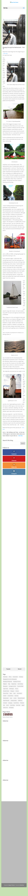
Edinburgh (11, 688)
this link (5, 53)
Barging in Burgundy (7, 681)
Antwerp (21, 676)
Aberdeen (5, 676)
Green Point (5, 693)
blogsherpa (13, 684)
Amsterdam (15, 676)
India (14, 693)
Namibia (16, 695)
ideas (11, 693)
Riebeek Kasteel (21, 698)
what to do (5, 707)
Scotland (5, 703)
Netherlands (5, 698)
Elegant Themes (12, 885)
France (16, 688)
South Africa (16, 703)
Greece (17, 691)
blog (9, 684)
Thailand (22, 703)
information (19, 693)
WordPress (22, 885)
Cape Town (5, 688)
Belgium (5, 684)
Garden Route (6, 691)
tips (4, 705)
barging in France (17, 681)
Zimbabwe (11, 707)
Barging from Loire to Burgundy (9, 679)
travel (7, 705)
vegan (23, 705)
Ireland (4, 695)
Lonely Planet (10, 695)
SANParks (20, 700)
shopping (10, 703)
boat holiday (20, 684)
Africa (10, 676)
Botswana (5, 686)
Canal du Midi (20, 686)
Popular (8, 669)
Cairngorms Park (12, 686)
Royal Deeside (6, 700)
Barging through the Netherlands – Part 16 (14, 48)
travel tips (18, 705)
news (11, 698)
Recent (19, 669)
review (15, 698)
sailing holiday (14, 700)
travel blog (12, 705)
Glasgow (12, 691)
